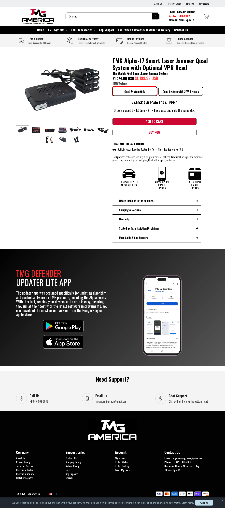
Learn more (187, 502)
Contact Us (181, 30)
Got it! (204, 502)
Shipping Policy (73, 462)
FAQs (68, 470)
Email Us (190, 3)
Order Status (121, 462)
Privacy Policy (23, 462)
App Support (106, 30)
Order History (122, 466)
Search (69, 478)
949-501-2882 (181, 16)
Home (40, 30)
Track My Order (174, 3)
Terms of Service (24, 466)
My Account (204, 3)
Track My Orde (122, 470)
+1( (31, 401)
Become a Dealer (24, 470)
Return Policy (72, 466)
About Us (158, 3)
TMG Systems (56, 30)
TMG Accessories (82, 30)
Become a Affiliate (25, 474)
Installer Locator (24, 478)
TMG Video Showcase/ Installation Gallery (144, 30)
